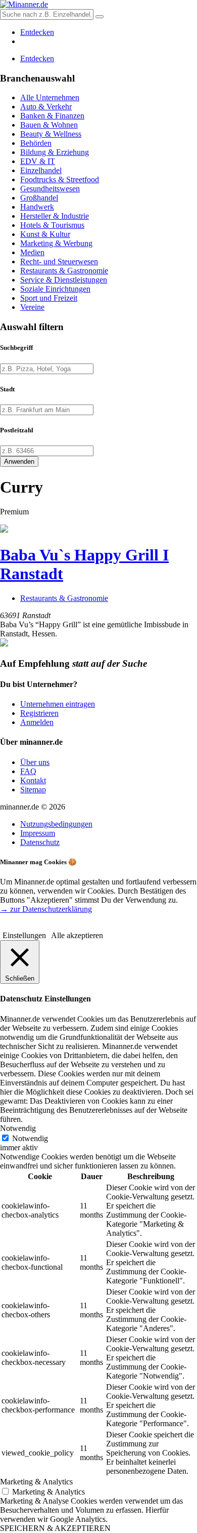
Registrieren (39, 713)
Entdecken (37, 32)
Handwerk (37, 207)
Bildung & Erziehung (54, 152)
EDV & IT (37, 161)
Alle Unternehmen (49, 97)
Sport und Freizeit (48, 298)
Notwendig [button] (18, 1128)
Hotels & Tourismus (52, 225)
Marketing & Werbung (56, 243)
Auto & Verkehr (46, 106)
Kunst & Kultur (45, 234)
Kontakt (33, 780)
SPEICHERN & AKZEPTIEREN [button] (55, 1528)
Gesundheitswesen (50, 188)
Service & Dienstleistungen (63, 279)
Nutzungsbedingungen (56, 824)
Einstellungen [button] (24, 935)
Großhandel (39, 197)
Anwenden (19, 461)
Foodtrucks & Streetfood (59, 179)
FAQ (28, 771)
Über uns (35, 762)
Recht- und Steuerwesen (59, 261)
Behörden (36, 143)
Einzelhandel (41, 170)
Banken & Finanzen (52, 115)
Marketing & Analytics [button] (36, 1481)
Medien (32, 252)
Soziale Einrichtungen (55, 289)
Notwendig (30, 1138)
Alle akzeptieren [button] (77, 935)
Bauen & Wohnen (49, 124)
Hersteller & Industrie (54, 216)
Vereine (32, 307)
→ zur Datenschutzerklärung (46, 909)
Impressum (37, 833)
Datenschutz (40, 842)
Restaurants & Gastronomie (64, 270)
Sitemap (33, 789)
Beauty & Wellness (50, 134)
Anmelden (37, 722)
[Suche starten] (99, 16)
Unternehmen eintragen (57, 704)
